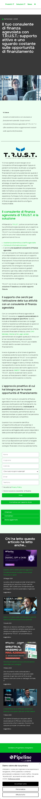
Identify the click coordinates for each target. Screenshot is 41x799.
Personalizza (20, 789)
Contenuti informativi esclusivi (15, 245)
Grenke (12, 334)
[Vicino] (39, 763)
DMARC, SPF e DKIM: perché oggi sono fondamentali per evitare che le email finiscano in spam (18, 572)
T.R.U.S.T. (15, 224)
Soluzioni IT (20, 4)
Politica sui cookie (14, 779)
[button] (20, 502)
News (30, 4)
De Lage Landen (22, 334)
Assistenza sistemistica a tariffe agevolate (19, 243)
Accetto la (13, 487)
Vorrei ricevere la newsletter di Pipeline (17, 491)
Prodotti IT (9, 4)
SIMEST (17, 370)
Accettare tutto (20, 784)
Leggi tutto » (7, 592)
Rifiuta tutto (20, 795)
